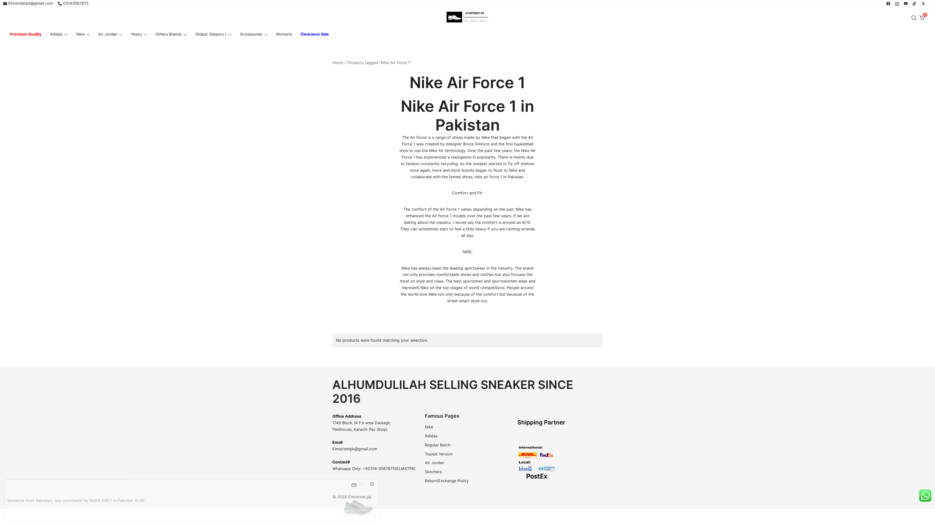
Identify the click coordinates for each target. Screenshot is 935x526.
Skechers (433, 471)
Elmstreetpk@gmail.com (30, 3)
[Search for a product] (914, 17)
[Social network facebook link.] (888, 3)
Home (337, 62)
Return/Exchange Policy (447, 480)
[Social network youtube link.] (906, 3)
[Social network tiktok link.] (914, 3)
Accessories (251, 34)
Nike (80, 34)
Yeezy (136, 34)
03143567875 (76, 3)
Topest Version (438, 453)
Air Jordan (107, 34)
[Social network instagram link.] (897, 3)
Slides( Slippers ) (210, 34)
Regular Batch (437, 444)
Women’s (284, 34)
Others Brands (169, 34)
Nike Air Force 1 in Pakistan (467, 115)
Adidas (56, 34)
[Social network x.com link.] (923, 3)
